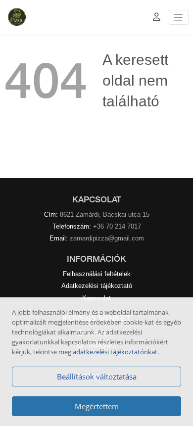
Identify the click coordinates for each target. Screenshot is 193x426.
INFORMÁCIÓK (96, 259)
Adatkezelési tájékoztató (96, 285)
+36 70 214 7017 (117, 226)
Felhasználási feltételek (97, 274)
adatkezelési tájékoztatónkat (115, 351)
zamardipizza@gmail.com (107, 238)
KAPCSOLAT (96, 199)
